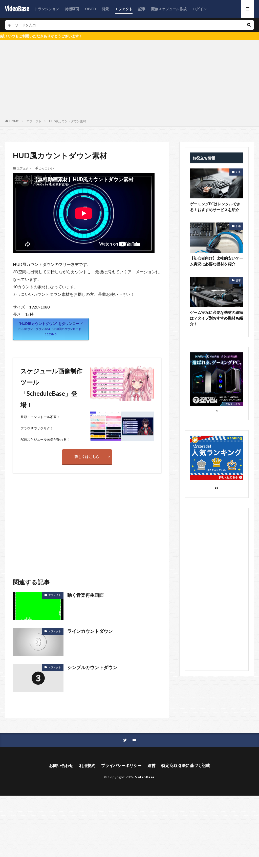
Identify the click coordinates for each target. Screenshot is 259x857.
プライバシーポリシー (121, 765)
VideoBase (17, 9)
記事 (141, 9)
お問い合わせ (61, 765)
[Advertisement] (129, 80)
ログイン (199, 9)
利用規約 (87, 765)
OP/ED (90, 9)
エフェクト (124, 9)
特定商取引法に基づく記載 (185, 765)
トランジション (46, 9)
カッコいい (46, 168)
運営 (151, 765)
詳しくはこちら (87, 456)
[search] (249, 25)
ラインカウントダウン (90, 631)
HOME (14, 121)
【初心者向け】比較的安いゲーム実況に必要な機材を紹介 (216, 261)
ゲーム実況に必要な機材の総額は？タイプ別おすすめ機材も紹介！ (216, 318)
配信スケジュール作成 (169, 9)
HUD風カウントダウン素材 (67, 121)
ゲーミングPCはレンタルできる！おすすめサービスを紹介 (215, 206)
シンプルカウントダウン (92, 667)
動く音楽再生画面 (85, 595)
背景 (105, 9)
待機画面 (72, 9)
